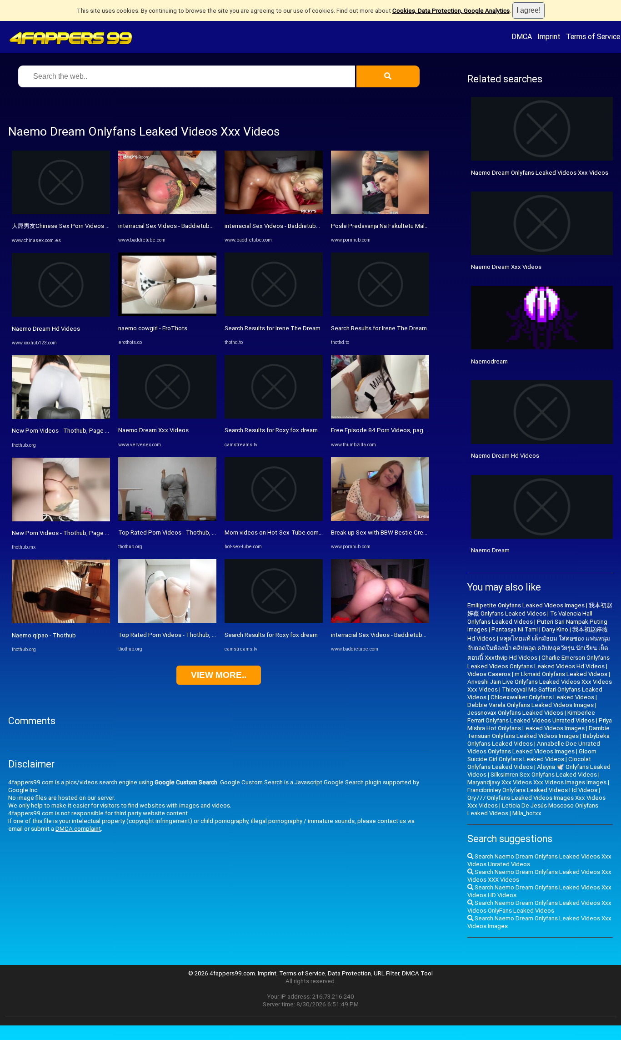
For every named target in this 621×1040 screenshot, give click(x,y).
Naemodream (489, 361)
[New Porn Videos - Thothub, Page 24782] (61, 519)
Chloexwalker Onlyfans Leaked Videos (542, 697)
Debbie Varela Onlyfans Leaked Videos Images (530, 705)
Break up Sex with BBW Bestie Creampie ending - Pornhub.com (416, 532)
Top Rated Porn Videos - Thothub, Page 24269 (181, 635)
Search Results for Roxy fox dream (271, 430)
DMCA (521, 36)
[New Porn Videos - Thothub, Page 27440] (61, 417)
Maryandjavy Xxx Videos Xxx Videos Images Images (536, 782)
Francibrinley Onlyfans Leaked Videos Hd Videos (532, 790)
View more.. (218, 675)
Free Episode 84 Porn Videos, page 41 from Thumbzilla (406, 430)
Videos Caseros (489, 674)
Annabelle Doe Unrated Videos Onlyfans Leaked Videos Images (533, 747)
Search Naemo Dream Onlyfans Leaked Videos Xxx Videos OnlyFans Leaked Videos (539, 906)
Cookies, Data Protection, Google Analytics (451, 11)
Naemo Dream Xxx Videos (153, 430)
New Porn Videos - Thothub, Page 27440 (67, 430)
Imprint (549, 36)
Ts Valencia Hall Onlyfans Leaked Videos (529, 618)
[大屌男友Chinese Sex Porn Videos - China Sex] (61, 212)
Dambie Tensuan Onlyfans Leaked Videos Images (538, 732)
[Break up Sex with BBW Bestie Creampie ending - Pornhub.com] (380, 519)
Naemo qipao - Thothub (44, 635)
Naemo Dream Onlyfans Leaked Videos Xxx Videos (539, 173)
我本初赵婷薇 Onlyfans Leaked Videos (539, 609)
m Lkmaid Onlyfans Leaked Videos (561, 674)
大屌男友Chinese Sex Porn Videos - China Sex (73, 226)
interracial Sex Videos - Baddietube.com (172, 226)
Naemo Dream (490, 550)
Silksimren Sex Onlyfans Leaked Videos (544, 774)
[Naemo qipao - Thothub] (61, 621)
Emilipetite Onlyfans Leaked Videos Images (526, 605)
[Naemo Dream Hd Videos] (61, 314)
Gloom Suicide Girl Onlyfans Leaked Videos (531, 755)
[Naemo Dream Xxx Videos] (167, 416)
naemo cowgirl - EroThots (152, 328)
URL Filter (386, 973)
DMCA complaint (78, 829)
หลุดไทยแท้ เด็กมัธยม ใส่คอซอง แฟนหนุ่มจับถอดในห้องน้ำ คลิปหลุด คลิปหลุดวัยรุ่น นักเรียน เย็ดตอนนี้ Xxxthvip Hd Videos (538, 648)
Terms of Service (593, 36)
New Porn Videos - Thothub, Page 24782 (67, 533)
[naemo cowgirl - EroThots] (167, 314)
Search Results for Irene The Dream (273, 328)
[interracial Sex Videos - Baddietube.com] (167, 212)
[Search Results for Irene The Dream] (274, 314)
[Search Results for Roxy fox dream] (274, 416)
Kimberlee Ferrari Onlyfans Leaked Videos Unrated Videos (531, 716)
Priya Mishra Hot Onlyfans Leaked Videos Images (539, 724)
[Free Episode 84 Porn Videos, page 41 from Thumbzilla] (380, 416)
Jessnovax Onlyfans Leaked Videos (515, 713)
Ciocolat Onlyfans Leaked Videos (529, 763)
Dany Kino (555, 629)
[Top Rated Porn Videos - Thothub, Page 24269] (167, 621)
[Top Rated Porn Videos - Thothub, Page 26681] (167, 519)
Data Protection (349, 973)
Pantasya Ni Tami (514, 629)
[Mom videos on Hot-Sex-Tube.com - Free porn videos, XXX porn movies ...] (274, 519)
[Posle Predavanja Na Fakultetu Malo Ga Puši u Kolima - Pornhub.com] (380, 212)
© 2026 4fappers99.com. (223, 973)
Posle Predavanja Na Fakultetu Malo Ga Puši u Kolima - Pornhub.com (423, 226)
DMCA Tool (417, 973)
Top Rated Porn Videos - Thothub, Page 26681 (181, 532)
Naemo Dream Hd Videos (46, 329)
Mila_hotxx (526, 813)
